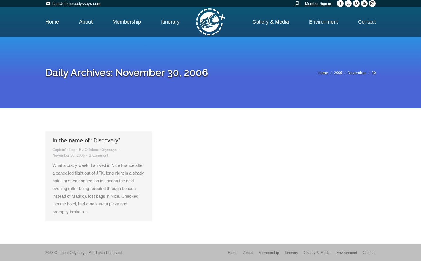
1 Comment (98, 155)
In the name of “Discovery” (86, 140)
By (98, 150)
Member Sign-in (318, 3)
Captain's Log (63, 150)
